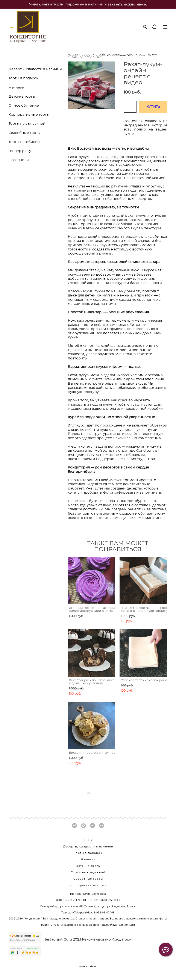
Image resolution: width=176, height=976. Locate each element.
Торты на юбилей (24, 142)
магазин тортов (79, 54)
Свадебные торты (25, 133)
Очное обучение (24, 105)
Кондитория (123, 939)
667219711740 (72, 900)
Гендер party (20, 151)
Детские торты (22, 96)
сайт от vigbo (88, 966)
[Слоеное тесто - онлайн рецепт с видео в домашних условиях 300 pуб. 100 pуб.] (143, 653)
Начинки (16, 87)
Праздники (19, 160)
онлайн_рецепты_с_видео (115, 54)
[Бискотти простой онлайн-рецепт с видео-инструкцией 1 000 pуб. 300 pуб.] (91, 725)
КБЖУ (88, 840)
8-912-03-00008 (104, 912)
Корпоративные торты (29, 114)
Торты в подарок (23, 78)
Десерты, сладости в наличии (35, 69)
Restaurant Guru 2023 (62, 939)
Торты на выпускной (27, 123)
